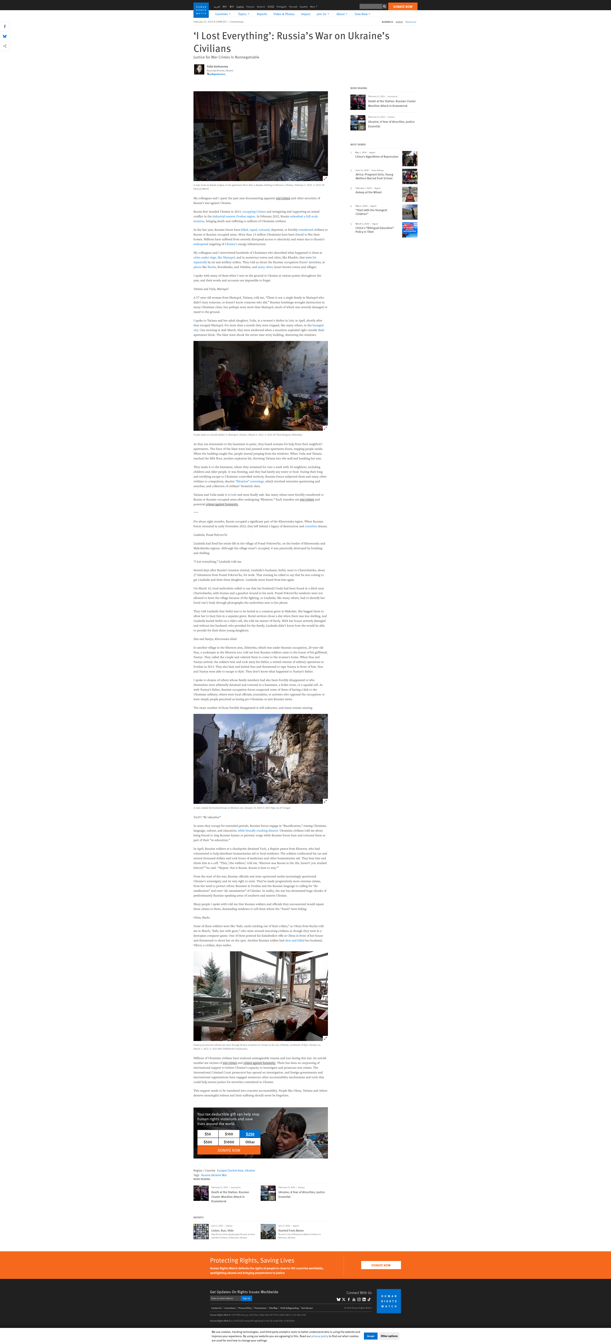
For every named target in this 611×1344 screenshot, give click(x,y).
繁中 (232, 6)
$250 (250, 1134)
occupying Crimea (254, 211)
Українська (410, 21)
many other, (265, 267)
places (197, 267)
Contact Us (216, 1307)
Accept (370, 1336)
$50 (208, 1134)
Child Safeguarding (289, 1307)
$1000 (229, 1141)
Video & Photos (284, 14)
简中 (225, 6)
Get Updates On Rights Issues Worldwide (244, 1291)
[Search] (384, 6)
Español (304, 6)
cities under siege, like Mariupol (214, 257)
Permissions (260, 1307)
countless (311, 526)
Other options (389, 1336)
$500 (208, 1141)
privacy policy (319, 1336)
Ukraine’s (231, 244)
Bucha (212, 267)
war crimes (283, 198)
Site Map (273, 1307)
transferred (305, 230)
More (314, 6)
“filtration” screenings (249, 481)
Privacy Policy (245, 1307)
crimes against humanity (222, 504)
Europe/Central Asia (230, 1170)
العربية (217, 6)
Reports (262, 14)
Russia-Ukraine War (214, 1175)
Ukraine (250, 1170)
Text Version (307, 1307)
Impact (305, 14)
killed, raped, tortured (255, 230)
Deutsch (261, 6)
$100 (229, 1134)
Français (250, 6)
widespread (200, 244)
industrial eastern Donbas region (234, 216)
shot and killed (295, 940)
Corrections (230, 1307)
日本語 (270, 6)
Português (282, 6)
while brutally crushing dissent (258, 830)
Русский (293, 6)
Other (250, 1141)
